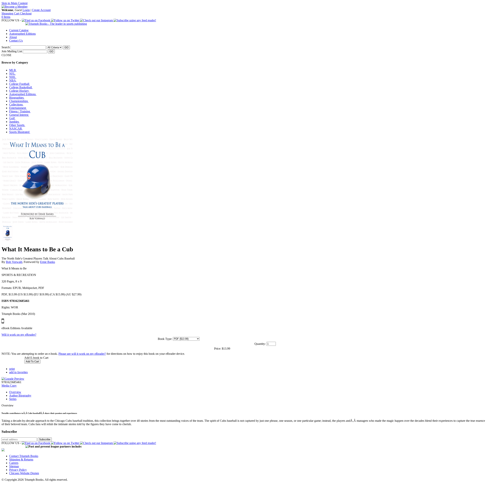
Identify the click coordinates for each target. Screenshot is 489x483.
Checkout (26, 13)
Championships (19, 101)
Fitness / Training (20, 111)
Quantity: (260, 343)
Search (6, 47)
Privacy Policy (18, 469)
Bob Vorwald (14, 262)
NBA (13, 80)
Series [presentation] (12, 399)
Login (26, 10)
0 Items (6, 17)
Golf (12, 118)
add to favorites (18, 372)
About (13, 37)
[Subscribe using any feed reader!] (135, 20)
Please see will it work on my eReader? (82, 353)
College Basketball (21, 87)
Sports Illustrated (19, 132)
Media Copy (9, 385)
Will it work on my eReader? (19, 334)
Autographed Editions (22, 33)
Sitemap (14, 466)
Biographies (16, 97)
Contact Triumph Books (23, 456)
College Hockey (19, 90)
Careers (13, 462)
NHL (12, 77)
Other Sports (17, 125)
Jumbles (14, 121)
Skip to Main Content (15, 3)
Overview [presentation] (15, 392)
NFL (12, 73)
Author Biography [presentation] (20, 395)
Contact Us (16, 40)
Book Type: (165, 338)
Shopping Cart (11, 13)
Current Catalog (18, 30)
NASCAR (16, 128)
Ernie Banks (47, 262)
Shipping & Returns (21, 459)
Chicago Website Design (24, 473)
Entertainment (18, 108)
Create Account (41, 10)
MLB (13, 70)
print (12, 368)
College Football (19, 83)
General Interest (19, 114)
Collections (16, 104)
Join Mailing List (12, 51)
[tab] (248, 392)
